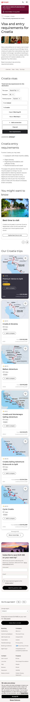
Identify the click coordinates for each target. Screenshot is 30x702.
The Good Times (20, 634)
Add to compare (10, 288)
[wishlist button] (25, 258)
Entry (17, 69)
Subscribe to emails (15, 623)
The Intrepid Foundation (22, 661)
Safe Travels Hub (5, 637)
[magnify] (23, 2)
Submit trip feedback (6, 634)
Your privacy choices (23, 645)
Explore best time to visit (15, 235)
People (17, 664)
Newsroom (4, 670)
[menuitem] (4, 2)
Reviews (3, 667)
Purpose (18, 656)
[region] (15, 168)
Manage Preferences (15, 700)
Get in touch (4, 658)
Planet (17, 667)
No (24, 602)
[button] (25, 258)
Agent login (4, 648)
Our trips (22, 69)
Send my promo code (15, 588)
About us (18, 631)
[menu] (27, 2)
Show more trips (14, 535)
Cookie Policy (24, 693)
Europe (7, 16)
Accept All (15, 696)
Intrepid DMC (19, 637)
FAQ (2, 664)
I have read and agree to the (13, 582)
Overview (8, 69)
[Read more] (2, 16)
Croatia (12, 16)
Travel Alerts (4, 639)
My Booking (4, 631)
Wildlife (18, 670)
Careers (18, 639)
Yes (18, 602)
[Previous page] (23, 242)
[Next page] (27, 242)
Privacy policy (19, 642)
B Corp (17, 658)
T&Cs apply (7, 618)
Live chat (3, 661)
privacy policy (9, 583)
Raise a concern (5, 673)
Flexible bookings (6, 642)
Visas (13, 69)
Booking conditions (6, 645)
